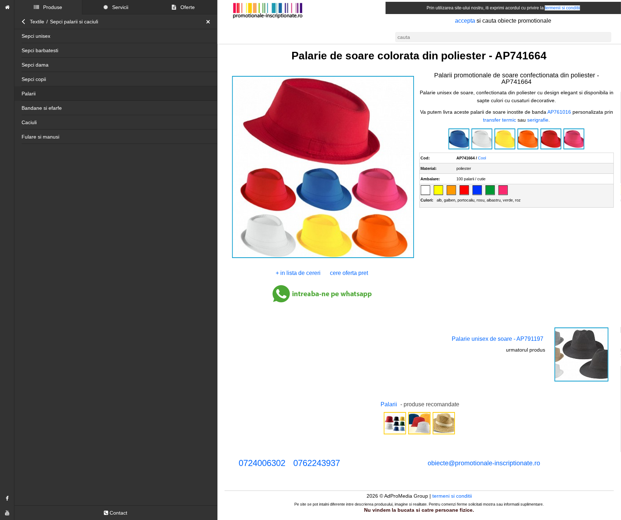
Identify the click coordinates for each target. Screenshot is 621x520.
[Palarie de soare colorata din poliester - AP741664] (323, 257)
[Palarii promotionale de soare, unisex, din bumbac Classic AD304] (394, 434)
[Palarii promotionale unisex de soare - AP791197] (581, 381)
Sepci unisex (36, 36)
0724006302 (262, 463)
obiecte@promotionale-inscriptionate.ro (484, 463)
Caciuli (29, 122)
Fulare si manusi (40, 137)
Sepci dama (35, 65)
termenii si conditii (562, 7)
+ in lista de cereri (298, 273)
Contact (117, 513)
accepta (465, 21)
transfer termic (499, 120)
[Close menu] (210, 21)
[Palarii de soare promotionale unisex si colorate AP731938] (419, 434)
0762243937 (316, 463)
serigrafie (537, 120)
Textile (37, 21)
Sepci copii (34, 79)
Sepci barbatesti (40, 50)
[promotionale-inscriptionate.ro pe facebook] (7, 498)
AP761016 (559, 112)
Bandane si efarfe (42, 108)
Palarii (29, 93)
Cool (482, 158)
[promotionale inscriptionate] (7, 7)
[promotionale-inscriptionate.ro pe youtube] (7, 513)
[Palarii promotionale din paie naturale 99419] (443, 434)
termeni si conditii (452, 496)
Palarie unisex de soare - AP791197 (497, 339)
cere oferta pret (349, 273)
